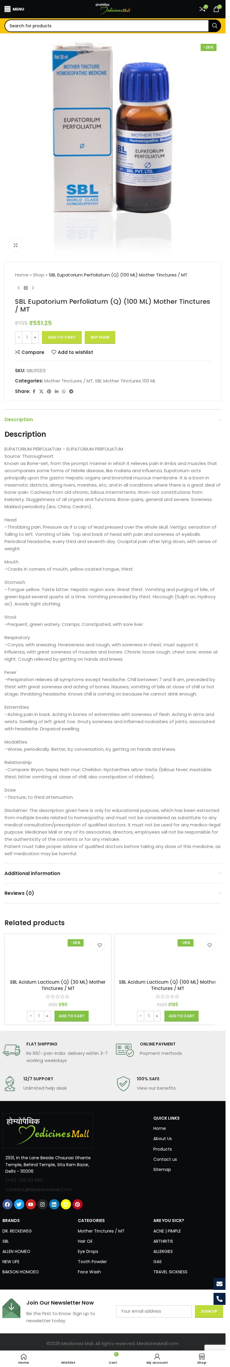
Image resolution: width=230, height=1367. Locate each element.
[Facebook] (7, 1204)
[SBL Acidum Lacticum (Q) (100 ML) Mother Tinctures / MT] (168, 956)
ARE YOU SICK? (168, 1221)
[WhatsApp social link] (63, 392)
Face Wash (89, 1272)
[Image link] (47, 1130)
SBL (5, 1241)
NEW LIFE (10, 1262)
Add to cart (62, 337)
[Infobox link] (56, 1052)
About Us (162, 1139)
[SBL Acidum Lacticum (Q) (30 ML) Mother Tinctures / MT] (58, 956)
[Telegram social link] (71, 392)
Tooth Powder (92, 1262)
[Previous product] (18, 288)
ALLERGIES (163, 1251)
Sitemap (162, 1169)
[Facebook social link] (33, 392)
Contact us (165, 1159)
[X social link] (41, 392)
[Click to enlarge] (15, 245)
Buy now (100, 337)
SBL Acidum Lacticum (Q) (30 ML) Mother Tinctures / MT (58, 985)
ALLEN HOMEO (16, 1251)
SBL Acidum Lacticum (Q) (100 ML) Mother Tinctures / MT (168, 985)
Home (21, 275)
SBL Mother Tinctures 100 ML (125, 381)
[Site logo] (113, 8)
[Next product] (33, 288)
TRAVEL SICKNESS (170, 1272)
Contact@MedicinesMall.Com (38, 1189)
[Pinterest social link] (49, 392)
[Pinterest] (77, 1204)
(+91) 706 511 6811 (24, 1180)
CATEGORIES (91, 1221)
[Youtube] (31, 1204)
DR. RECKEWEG (17, 1231)
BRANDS (11, 1221)
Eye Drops (88, 1251)
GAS (157, 1262)
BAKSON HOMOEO (20, 1272)
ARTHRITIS (163, 1241)
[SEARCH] (214, 26)
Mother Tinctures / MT (68, 381)
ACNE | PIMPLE (167, 1231)
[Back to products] (25, 288)
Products (162, 1149)
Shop (38, 275)
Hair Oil (85, 1241)
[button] (72, 1016)
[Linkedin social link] (56, 392)
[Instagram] (42, 1204)
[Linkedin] (54, 1204)
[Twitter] (19, 1204)
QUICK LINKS (166, 1118)
